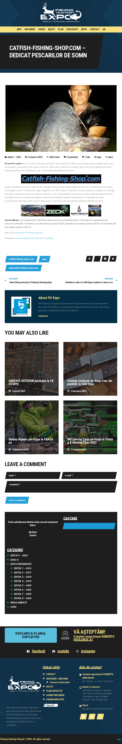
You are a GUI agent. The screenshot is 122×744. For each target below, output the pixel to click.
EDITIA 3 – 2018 (22, 576)
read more (43, 316)
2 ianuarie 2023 (35, 157)
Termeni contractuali (60, 682)
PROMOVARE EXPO (55, 699)
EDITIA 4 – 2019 (22, 581)
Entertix (33, 535)
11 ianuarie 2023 (78, 449)
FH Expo (98, 157)
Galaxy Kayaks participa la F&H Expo (31, 441)
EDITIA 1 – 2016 (22, 568)
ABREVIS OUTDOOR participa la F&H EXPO (31, 382)
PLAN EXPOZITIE (54, 690)
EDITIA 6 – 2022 (22, 589)
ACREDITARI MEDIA (55, 695)
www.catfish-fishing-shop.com (28, 232)
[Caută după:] (89, 526)
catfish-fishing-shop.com (21, 259)
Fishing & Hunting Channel (12, 739)
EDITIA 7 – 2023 (22, 594)
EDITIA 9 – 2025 (19, 555)
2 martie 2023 (18, 391)
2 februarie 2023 (78, 391)
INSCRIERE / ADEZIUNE (57, 678)
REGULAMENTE (18, 602)
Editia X (14, 559)
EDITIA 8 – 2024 (22, 598)
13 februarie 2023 (20, 449)
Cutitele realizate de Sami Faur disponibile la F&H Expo (89, 382)
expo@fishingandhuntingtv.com (97, 709)
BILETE (49, 686)
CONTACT (50, 674)
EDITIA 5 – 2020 (22, 585)
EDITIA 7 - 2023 (14, 157)
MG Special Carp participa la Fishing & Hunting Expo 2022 (90, 441)
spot (44, 259)
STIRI (13, 607)
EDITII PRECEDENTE (20, 564)
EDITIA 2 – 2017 (22, 572)
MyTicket (33, 532)
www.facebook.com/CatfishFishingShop (34, 238)
